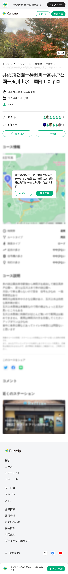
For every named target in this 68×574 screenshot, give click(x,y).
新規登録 (58, 14)
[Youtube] (60, 553)
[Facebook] (52, 553)
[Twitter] (45, 553)
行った (53, 133)
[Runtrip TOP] (10, 14)
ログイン (42, 14)
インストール (56, 4)
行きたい (19, 133)
